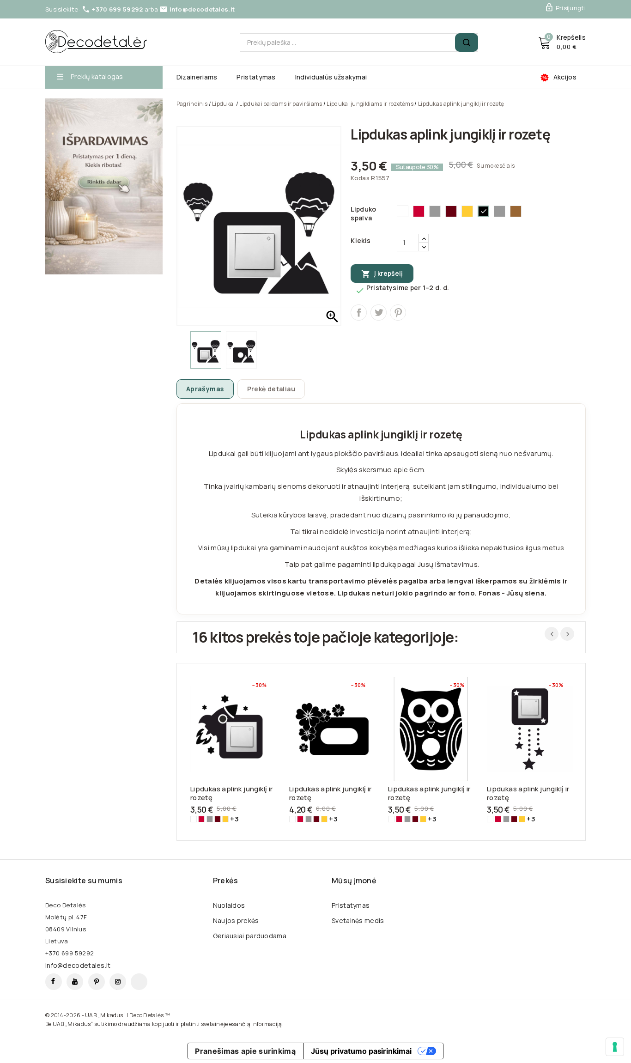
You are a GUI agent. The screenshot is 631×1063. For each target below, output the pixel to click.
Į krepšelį (381, 274)
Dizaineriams (197, 77)
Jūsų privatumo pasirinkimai (361, 1051)
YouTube (75, 981)
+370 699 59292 (117, 9)
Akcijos (564, 77)
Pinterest (398, 312)
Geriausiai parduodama (249, 935)
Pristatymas (256, 77)
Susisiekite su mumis (83, 880)
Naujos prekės (236, 920)
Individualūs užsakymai (331, 77)
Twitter (378, 312)
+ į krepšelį (224, 728)
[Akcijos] (104, 186)
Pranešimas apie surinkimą (245, 1051)
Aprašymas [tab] (205, 388)
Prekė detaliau (271, 388)
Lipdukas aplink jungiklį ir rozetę (231, 793)
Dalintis (358, 312)
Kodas (360, 178)
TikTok (139, 981)
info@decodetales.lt (202, 9)
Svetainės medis (358, 920)
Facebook (53, 981)
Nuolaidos (229, 905)
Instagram (117, 981)
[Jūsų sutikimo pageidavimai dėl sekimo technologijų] (615, 1047)
